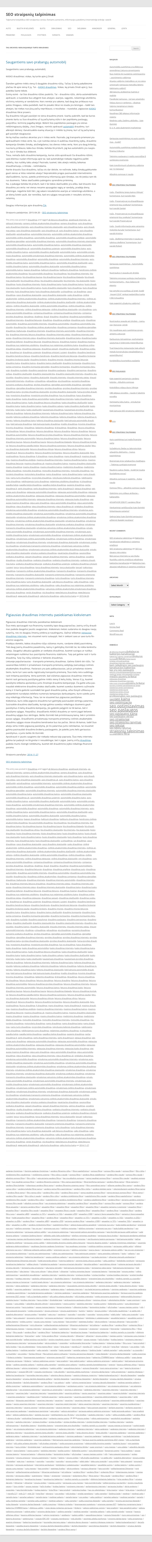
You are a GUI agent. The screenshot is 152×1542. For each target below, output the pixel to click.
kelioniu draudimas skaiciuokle (50, 420)
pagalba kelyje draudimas (30, 485)
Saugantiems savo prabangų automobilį (36, 62)
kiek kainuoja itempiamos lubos (77, 1268)
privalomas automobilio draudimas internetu (58, 510)
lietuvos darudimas (44, 431)
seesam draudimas (33, 556)
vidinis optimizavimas (100, 1418)
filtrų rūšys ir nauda (59, 1174)
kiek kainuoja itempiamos (123, 1268)
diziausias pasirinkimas (25, 1400)
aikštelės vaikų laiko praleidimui (57, 1235)
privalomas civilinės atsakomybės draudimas (36, 517)
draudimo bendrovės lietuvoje (64, 356)
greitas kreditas (98, 1275)
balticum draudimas (50, 270)
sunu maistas (58, 1321)
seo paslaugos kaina (123, 713)
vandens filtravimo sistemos (48, 1182)
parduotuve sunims (75, 1386)
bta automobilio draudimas (41, 273)
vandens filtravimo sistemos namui (70, 1185)
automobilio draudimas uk (17, 248)
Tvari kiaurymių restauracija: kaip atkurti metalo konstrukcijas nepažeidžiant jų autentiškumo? (127, 352)
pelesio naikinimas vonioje (44, 1361)
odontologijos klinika (116, 1300)
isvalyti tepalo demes (40, 1282)
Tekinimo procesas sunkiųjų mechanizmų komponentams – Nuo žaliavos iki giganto (128, 282)
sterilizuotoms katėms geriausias (101, 1239)
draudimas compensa (66, 327)
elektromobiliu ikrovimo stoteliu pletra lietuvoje (65, 1242)
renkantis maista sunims (59, 1418)
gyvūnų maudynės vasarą (59, 1339)
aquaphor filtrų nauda (30, 1210)
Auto (8, 28)
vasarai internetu (63, 1407)
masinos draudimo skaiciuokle (82, 463)
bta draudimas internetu (78, 273)
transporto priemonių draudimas (39, 578)
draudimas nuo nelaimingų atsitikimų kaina (59, 345)
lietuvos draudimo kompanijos (48, 452)
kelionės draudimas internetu (37, 413)
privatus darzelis (13, 1268)
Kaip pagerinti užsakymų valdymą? (125, 303)
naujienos (62, 1314)
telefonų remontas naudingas (84, 1235)
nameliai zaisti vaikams (67, 1364)
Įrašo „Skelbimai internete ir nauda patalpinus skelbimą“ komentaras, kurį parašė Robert (126, 242)
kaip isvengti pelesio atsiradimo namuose (88, 1232)
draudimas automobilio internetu (32, 323)
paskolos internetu (49, 1275)
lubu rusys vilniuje (38, 1271)
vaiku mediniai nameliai (15, 1500)
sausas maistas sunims (128, 1307)
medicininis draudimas (73, 467)
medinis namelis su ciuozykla (128, 1278)
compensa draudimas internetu (67, 313)
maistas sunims (116, 1336)
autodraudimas (23, 234)
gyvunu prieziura (51, 1311)
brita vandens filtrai (50, 1336)
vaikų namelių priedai (115, 1511)
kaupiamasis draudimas (53, 409)
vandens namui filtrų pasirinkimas (58, 1189)
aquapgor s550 (71, 1214)
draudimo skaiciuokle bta (44, 374)
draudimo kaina (13, 363)
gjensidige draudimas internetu (30, 388)
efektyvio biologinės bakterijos (103, 1479)
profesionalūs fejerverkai (80, 1343)
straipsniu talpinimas (127, 730)
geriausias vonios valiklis (34, 1242)
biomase (113, 659)
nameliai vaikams (80, 1350)
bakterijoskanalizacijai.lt (109, 1375)
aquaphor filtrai (96, 1203)
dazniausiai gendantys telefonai (133, 1235)
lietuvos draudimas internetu (76, 434)
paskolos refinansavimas (42, 1278)
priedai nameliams (85, 1493)
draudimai (63, 316)
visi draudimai (48, 592)
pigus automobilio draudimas (63, 503)
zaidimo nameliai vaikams (24, 1364)
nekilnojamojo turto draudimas (35, 481)
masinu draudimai (14, 467)
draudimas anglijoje (61, 320)
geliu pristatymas (118, 1371)
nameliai (53, 1350)
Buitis (42, 28)
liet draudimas (12, 431)
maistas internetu (33, 1328)
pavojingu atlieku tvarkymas (78, 1371)
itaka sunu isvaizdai (130, 1314)
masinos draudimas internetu (50, 460)
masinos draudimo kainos (56, 463)
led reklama (95, 1325)
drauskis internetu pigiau (78, 377)
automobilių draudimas (48, 259)
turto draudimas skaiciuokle (39, 581)
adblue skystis (33, 1264)
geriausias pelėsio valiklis (35, 1232)
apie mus (52, 1314)
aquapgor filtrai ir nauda (65, 1210)
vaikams (131, 1253)
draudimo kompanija (72, 363)
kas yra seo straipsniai (134, 1250)
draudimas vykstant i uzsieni (54, 352)
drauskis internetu (58, 377)
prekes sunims (26, 1321)
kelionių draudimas (68, 417)
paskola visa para (42, 1414)
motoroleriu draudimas (34, 474)
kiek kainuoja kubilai (125, 1239)
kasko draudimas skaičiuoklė (74, 402)
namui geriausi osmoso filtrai (119, 1192)
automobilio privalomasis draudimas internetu (42, 255)
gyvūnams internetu (133, 1339)
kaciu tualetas (28, 1307)
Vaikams (70, 35)
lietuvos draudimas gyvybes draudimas (45, 434)
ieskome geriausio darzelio (129, 1264)
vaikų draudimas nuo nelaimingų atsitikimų (74, 585)
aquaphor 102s (124, 1221)
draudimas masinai (68, 341)
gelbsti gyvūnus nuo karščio (35, 1339)
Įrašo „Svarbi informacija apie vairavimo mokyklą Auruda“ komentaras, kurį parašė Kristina (127, 230)
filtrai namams (132, 1182)
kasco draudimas (83, 395)
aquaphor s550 (57, 1221)
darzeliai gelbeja (91, 1264)
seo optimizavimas (127, 706)
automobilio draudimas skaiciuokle (76, 245)
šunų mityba (77, 1339)
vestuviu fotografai (90, 1368)
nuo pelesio (59, 1382)
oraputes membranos (43, 1371)
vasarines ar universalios (52, 1389)
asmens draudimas (68, 223)
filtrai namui (138, 1192)
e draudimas (40, 381)
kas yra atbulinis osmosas (73, 1178)
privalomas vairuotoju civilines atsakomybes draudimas (61, 528)
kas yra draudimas (67, 395)
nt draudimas (86, 481)
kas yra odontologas (27, 1346)
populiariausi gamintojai (38, 1411)
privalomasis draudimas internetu (31, 542)
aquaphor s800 (23, 1214)
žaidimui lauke (95, 1350)
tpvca (16, 567)
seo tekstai (117, 725)
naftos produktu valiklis (122, 1414)
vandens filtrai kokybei (15, 1185)
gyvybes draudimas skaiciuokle (35, 391)
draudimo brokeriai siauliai (17, 359)
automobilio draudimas (44, 237)
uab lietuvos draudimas (62, 581)
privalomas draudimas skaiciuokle (40, 524)
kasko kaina (20, 409)
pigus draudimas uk (65, 506)
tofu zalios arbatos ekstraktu (61, 1296)
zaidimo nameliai (64, 1511)
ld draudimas (60, 427)
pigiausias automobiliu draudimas (72, 492)
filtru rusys (127, 1343)
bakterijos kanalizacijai (122, 654)
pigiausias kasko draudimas (77, 499)
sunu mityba (114, 1461)
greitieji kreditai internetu (97, 1422)
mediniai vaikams (56, 1497)
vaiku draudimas (47, 585)
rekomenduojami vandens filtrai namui (129, 1189)
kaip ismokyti (71, 1321)
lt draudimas (41, 456)
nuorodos (72, 1314)
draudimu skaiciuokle (39, 377)
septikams (44, 1368)
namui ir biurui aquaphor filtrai (107, 1214)
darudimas (29, 316)
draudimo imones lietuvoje (76, 359)
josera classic (94, 1250)
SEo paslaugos (118, 371)
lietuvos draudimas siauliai (79, 445)
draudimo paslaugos (57, 370)
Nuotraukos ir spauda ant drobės (124, 272)
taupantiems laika (55, 1393)
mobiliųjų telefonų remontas (74, 1239)
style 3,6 (106, 1346)
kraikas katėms (117, 1339)
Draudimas (56, 28)
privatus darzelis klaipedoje (104, 1382)
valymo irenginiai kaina (81, 1382)
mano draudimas (55, 456)
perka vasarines (65, 1397)
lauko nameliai (65, 1350)
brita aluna (65, 1346)
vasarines (10, 1393)
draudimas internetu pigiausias (122, 663)
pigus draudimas (23, 506)
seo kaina (122, 698)
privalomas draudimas (75, 520)
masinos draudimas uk (34, 463)
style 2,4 (97, 1346)
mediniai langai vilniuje (118, 674)
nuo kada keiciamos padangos (97, 1289)
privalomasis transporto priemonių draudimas (40, 546)
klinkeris (27, 1361)
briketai (120, 658)
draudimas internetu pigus (24, 338)
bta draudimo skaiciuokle (52, 280)
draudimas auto (78, 320)
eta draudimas (64, 381)
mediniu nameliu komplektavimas (93, 1364)
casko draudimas (74, 295)
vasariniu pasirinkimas (83, 1397)
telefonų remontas (22, 1228)
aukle (68, 1382)
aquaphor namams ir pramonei (113, 1207)
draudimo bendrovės (40, 356)
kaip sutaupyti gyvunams (16, 1311)
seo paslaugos (124, 710)
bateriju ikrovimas (132, 1368)
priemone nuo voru (106, 1225)
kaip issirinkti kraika (14, 1339)
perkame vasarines (133, 1407)
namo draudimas (53, 474)
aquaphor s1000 (85, 1214)
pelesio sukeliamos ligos (23, 1414)
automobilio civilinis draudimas (19, 237)
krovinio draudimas (86, 424)
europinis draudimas (81, 381)
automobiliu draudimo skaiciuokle (44, 266)
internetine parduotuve (74, 1318)
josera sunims (69, 1303)
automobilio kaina (68, 252)
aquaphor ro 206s (19, 1225)
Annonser (97, 28)
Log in (112, 623)
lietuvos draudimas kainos (48, 438)
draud (46, 316)
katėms (90, 1311)
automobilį (68, 126)
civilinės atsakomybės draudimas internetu (67, 298)
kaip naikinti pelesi (77, 1361)
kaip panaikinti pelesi (128, 1508)
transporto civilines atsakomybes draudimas (36, 571)
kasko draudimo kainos (31, 406)
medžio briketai (133, 674)
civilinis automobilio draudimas (54, 305)
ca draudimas (67, 291)
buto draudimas (75, 288)
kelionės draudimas (14, 413)
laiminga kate (114, 1271)
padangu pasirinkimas (16, 1293)
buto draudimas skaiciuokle (47, 291)
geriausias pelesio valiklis (112, 1250)
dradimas (38, 316)
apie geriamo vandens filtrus (49, 1178)
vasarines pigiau (104, 1393)
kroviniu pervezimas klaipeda (82, 1354)
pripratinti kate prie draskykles (101, 1278)
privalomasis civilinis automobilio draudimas (35, 538)
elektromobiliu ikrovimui (131, 1296)
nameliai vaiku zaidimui (37, 1500)
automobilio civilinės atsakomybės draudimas (72, 234)
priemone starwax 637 (56, 1357)
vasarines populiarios (16, 1397)
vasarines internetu (110, 1389)
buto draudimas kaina (25, 291)
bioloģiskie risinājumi (125, 1260)
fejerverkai (114, 1328)
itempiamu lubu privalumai (33, 1268)
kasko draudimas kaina (85, 399)
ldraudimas (72, 427)
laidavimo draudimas (44, 427)
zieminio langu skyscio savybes (88, 1260)
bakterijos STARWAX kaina (103, 1357)
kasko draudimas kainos (16, 402)
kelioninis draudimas (49, 417)
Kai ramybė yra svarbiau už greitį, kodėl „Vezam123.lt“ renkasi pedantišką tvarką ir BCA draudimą (127, 294)
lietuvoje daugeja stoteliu (97, 1242)
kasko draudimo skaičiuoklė (77, 406)
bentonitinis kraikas (98, 1307)
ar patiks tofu (135, 1311)
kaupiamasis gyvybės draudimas (78, 409)
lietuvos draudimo (26, 452)
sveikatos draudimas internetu (65, 560)
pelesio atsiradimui (69, 1411)
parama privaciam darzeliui (70, 1264)
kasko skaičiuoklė (34, 409)
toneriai (112, 1364)
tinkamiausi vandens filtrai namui (40, 1185)
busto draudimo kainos (31, 288)
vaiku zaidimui (109, 1260)
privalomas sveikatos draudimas (70, 524)
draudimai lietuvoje (33, 320)
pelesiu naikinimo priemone (98, 1361)
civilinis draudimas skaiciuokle (64, 309)
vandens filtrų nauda (115, 1174)
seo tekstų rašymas (120, 728)
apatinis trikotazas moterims (85, 1375)
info (141, 1307)
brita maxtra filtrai (44, 1346)
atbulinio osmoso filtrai (15, 1178)
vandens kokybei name (101, 1189)
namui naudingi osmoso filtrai (98, 1178)
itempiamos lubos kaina (101, 1268)
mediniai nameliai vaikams (129, 1382)
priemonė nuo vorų (103, 1228)
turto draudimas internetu (82, 578)
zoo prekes (134, 1346)
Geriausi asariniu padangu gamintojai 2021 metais (103, 1440)
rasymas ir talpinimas (73, 1389)
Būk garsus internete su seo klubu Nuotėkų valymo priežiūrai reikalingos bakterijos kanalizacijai (126, 559)
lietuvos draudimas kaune (34, 442)
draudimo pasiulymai (37, 370)
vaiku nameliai (125, 1350)
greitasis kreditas (83, 1275)
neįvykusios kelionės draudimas (66, 477)
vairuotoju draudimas (15, 592)
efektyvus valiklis (123, 1357)
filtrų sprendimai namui (96, 1185)
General (111, 28)
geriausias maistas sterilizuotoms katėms (24, 1239)
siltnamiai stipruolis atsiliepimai (122, 1257)
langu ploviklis (101, 1432)
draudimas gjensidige (86, 327)
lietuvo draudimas (27, 431)
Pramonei (10, 35)
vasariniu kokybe (120, 1393)
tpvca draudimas (27, 567)
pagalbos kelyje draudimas (54, 485)
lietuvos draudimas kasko (71, 438)
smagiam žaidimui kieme (31, 1235)
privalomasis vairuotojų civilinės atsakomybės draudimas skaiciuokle (59, 549)
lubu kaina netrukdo (54, 1268)
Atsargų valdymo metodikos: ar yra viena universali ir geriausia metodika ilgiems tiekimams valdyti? (128, 85)
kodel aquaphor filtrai (21, 1217)
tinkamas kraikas (114, 1343)
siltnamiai (64, 1271)
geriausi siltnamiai (117, 1321)
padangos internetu (104, 1282)
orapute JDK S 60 (25, 1371)
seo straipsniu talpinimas (55, 1203)
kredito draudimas (69, 424)
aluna (56, 1346)
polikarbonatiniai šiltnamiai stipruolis (21, 1260)
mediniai (126, 1493)
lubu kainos (24, 1271)
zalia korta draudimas (49, 596)
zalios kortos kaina (68, 596)
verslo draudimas (33, 592)
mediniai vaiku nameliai (46, 1364)
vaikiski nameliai (110, 1350)
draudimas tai (16, 352)
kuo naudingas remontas (76, 1246)
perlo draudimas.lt (66, 488)
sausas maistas (90, 1339)
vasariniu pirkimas (72, 1393)
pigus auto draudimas (39, 503)
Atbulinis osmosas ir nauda (121, 174)
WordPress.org (116, 634)
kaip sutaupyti (19, 1318)
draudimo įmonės (55, 359)
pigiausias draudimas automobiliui (70, 495)
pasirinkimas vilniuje (108, 1264)
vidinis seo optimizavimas (62, 1253)
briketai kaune (130, 659)
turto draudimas (62, 578)
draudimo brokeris (38, 359)
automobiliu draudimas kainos (42, 262)
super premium (133, 1300)
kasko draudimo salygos (53, 406)
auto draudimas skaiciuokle (28, 230)
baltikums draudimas (69, 270)
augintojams (64, 1328)
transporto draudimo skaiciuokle (29, 574)
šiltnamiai (80, 1336)
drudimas (29, 381)
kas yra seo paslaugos (122, 670)
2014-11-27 (32, 754)
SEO (69, 28)
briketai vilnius (115, 661)
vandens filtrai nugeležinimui (120, 1196)
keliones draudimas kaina (62, 413)
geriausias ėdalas (50, 1328)
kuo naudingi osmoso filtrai (23, 1182)
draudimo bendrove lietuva (18, 356)
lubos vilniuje (53, 1271)
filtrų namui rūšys (34, 1192)
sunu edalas (19, 1303)
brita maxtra (112, 1490)
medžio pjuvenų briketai (123, 676)
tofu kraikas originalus (84, 1296)
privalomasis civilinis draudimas (70, 538)
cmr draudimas (85, 309)
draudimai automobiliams (80, 316)
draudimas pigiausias (31, 348)
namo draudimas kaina (72, 474)
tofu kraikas (112, 1307)
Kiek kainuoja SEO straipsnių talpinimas (127, 410)
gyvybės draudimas (53, 388)
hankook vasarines (49, 1397)
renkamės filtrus (135, 1325)
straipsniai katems (99, 1271)
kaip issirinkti (131, 1321)
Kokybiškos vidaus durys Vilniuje (124, 387)
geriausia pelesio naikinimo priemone (94, 1411)
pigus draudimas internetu (43, 506)
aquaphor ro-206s (13, 1221)
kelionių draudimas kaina (25, 420)
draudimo (72, 352)
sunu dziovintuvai (132, 1303)
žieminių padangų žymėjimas (36, 1171)
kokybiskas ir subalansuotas (97, 1318)
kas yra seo (37, 1228)
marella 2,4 (76, 1346)
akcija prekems (101, 1321)
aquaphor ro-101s (38, 1214)
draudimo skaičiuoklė (22, 374)
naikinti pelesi (117, 1361)
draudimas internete (36, 331)
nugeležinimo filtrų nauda (95, 1196)
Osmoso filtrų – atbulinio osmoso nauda (127, 487)
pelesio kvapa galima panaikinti (83, 1225)
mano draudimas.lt (72, 456)
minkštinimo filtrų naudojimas (18, 1174)
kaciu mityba (42, 1300)
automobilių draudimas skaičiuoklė (72, 262)
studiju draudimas (24, 560)
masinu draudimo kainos (51, 467)
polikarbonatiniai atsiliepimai (56, 1325)
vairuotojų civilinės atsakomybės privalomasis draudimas (71, 589)
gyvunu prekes (128, 1271)
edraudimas (51, 381)
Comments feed (117, 630)
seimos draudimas (77, 556)
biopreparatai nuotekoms (34, 1357)
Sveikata (56, 35)
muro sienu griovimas (109, 1368)
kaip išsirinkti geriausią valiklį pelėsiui (122, 1232)
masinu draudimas (31, 467)
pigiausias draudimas (45, 495)
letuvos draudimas (86, 427)
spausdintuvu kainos (72, 1368)
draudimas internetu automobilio (60, 331)
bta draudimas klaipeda (73, 277)
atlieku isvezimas (13, 1386)
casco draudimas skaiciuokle (28, 295)
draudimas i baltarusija (16, 331)
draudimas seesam (50, 348)
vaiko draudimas (81, 581)
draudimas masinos (86, 341)
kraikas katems (98, 1343)
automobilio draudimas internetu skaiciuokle (76, 241)
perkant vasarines (46, 1407)
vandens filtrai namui (115, 1182)
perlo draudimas (25, 488)
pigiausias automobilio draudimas (42, 492)
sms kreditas (81, 1414)
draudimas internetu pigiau (58, 334)
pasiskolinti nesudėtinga (30, 1275)
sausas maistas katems (45, 1307)
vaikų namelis (42, 1350)
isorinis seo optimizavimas (39, 1253)
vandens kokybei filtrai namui (30, 1189)
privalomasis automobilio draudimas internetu (53, 531)
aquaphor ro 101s (109, 1221)
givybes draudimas (42, 384)
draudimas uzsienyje (32, 352)
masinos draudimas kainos (75, 460)
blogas (74, 1328)
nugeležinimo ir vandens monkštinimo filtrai (64, 1199)
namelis (140, 1497)
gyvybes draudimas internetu (76, 388)
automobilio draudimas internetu (40, 241)
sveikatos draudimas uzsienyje (56, 563)
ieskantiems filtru (128, 1328)
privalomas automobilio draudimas (21, 510)
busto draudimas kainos (73, 284)
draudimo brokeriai (86, 356)
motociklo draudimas (31, 470)
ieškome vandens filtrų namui (119, 1185)
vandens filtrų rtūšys (82, 1189)
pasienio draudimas (75, 485)
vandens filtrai (122, 734)
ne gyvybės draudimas (42, 477)
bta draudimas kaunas (32, 277)
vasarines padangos (22, 1289)
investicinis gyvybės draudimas (44, 395)
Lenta (124, 28)
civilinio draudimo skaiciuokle (26, 305)
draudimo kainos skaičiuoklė (49, 363)
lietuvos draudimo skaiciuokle (76, 452)
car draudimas (79, 291)
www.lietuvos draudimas (66, 592)
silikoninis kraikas (80, 1307)
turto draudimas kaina (16, 581)
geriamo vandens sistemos (133, 1199)
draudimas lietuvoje (32, 341)
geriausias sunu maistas (134, 1336)
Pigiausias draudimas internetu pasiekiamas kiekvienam (48, 614)
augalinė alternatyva (14, 1314)
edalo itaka (115, 1314)
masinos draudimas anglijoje (23, 460)
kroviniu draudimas (14, 427)
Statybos (41, 35)
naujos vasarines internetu (24, 1404)
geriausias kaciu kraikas (108, 1235)
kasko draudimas (13, 399)
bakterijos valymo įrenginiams (121, 657)
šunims (82, 1311)
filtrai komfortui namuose (94, 1182)
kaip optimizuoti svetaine (85, 1253)
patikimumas (11, 1371)
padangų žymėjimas (14, 1171)
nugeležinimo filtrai (61, 1225)
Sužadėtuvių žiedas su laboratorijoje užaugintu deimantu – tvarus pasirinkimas (125, 452)
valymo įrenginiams (30, 1368)
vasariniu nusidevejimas (130, 1404)
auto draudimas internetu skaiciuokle (46, 227)
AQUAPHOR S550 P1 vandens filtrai (125, 502)
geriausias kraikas (35, 1343)
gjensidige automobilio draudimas (66, 384)
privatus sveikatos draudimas (44, 553)
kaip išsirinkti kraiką (24, 1490)
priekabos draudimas (84, 506)
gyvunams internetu (35, 1318)
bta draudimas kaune (52, 277)
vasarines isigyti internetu (66, 1404)
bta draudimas (60, 273)
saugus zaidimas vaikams (56, 1257)
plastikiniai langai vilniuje (119, 692)
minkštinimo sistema (40, 1174)
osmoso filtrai (96, 1171)
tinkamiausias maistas (15, 1328)
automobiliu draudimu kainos (73, 266)
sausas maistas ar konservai (17, 1282)
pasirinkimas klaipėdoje (81, 1379)
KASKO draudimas (47, 87)
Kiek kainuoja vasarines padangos (105, 1293)
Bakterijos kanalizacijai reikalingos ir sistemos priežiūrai (127, 542)
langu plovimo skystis (128, 1285)
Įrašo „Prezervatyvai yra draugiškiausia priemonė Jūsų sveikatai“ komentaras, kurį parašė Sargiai (127, 205)
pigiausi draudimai (83, 488)
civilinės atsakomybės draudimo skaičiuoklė (56, 302)
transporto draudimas (66, 571)
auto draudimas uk (49, 230)
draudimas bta (20, 327)
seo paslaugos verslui (122, 716)
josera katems (55, 1303)
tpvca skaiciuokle (67, 567)
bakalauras (133, 651)
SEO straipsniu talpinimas (124, 185)
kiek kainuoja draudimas (21, 424)
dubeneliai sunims (115, 1303)
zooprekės (63, 1343)
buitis (124, 1253)
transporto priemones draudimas (60, 574)
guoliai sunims (100, 1303)
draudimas (47, 320)
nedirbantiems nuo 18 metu (62, 1414)
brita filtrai (53, 1490)
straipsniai (83, 1328)
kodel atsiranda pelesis (47, 1260)
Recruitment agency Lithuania (55, 1354)
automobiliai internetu (41, 234)
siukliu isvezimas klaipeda (89, 1500)
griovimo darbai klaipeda (120, 1354)
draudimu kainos (21, 377)
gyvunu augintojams (68, 1311)
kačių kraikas (103, 1339)
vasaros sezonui (30, 1407)
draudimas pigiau (13, 348)
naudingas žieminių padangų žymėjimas (47, 1246)
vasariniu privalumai (101, 1400)
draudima (54, 316)
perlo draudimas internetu (45, 488)
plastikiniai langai (133, 685)
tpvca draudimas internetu (47, 567)
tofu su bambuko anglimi (37, 1296)
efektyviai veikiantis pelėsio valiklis (38, 1250)
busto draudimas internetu (28, 284)
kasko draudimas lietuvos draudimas (44, 402)
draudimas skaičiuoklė (69, 348)
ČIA (44, 205)
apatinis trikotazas (135, 1371)
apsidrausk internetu (78, 219)
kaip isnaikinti (62, 1361)
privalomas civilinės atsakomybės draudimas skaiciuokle (40, 520)
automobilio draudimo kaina (73, 248)
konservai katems (64, 1307)
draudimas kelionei (14, 341)
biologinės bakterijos (60, 1332)
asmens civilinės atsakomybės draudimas (41, 223)
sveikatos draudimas (42, 560)
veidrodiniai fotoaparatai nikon (34, 1418)
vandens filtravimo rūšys (60, 1171)
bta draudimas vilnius (30, 280)
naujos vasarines (89, 1393)
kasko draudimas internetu (62, 399)
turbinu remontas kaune (80, 1271)
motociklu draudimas (80, 470)
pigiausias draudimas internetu (50, 499)
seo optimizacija (121, 702)
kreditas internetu (22, 1278)
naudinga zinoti (33, 1397)
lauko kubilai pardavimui (126, 1225)
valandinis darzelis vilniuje (37, 1303)
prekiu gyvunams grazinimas (107, 1296)
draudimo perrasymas (77, 370)
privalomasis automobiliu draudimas (45, 535)
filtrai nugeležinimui (81, 1171)
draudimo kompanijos (60, 366)
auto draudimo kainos (69, 230)
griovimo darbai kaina (101, 1371)
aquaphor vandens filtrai (78, 1203)
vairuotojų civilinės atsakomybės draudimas (25, 589)
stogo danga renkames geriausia (58, 1508)
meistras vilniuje (99, 1300)
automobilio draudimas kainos (46, 245)
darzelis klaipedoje (128, 1375)
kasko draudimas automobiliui (35, 399)
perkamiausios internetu (16, 1343)
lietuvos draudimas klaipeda (59, 442)
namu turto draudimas (21, 477)
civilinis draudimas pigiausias (37, 309)
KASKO (92, 108)
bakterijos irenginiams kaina (79, 1357)
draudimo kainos (28, 363)
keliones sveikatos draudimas (26, 417)
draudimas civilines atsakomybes (41, 327)
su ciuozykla (137, 1350)
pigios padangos (22, 1285)
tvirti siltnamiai (36, 1325)
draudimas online (86, 345)
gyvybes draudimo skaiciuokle (63, 391)
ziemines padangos (41, 1289)
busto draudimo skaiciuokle (54, 288)
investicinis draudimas (20, 395)
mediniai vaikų (138, 1493)
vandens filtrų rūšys (51, 1192)
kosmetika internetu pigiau (38, 1375)
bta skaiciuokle (82, 280)
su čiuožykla (11, 1354)
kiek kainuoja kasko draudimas (46, 424)
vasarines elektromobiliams (106, 1397)
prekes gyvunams (35, 1311)
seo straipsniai (119, 719)
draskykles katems (62, 1278)
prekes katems (12, 1321)
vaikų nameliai (101, 1493)
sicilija (108, 1414)
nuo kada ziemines (99, 1257)
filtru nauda (18, 1332)
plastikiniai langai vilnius (119, 694)
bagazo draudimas (32, 270)
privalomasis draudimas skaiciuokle (62, 542)
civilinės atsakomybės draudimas (32, 298)
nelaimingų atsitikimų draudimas (64, 481)
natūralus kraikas (79, 1490)
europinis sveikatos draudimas (19, 384)
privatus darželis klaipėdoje (121, 1379)
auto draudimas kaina (73, 227)
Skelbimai (81, 28)
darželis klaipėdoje (61, 1379)
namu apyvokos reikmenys (109, 1253)
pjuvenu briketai (135, 683)
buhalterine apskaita (49, 1264)
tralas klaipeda (102, 1354)
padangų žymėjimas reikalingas (123, 1242)
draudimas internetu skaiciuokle (51, 338)
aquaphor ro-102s (55, 1214)
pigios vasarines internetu (89, 1404)
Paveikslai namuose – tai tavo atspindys (127, 99)
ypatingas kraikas (86, 1321)
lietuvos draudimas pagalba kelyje (24, 445)
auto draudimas (85, 223)
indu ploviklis (59, 1371)
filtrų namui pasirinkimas (71, 1182)
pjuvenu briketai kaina (118, 685)
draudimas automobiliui (58, 323)
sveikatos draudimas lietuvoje (29, 563)
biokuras (138, 656)
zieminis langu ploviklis (108, 1285)
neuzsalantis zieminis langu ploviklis (82, 1285)
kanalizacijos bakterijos (122, 667)
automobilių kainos (14, 270)
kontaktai (42, 1314)
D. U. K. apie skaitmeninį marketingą (125, 127)
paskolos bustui (12, 1300)
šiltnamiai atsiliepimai (79, 1325)
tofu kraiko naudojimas (118, 1311)
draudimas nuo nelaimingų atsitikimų (22, 345)
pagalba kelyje (12, 485)
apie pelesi (54, 1411)
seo (112, 699)
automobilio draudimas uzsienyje (45, 248)
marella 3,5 (87, 1346)
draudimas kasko (89, 338)
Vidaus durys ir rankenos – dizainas (125, 102)
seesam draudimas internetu (55, 556)
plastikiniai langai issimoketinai (121, 688)
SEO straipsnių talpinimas (31, 14)
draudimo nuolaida (19, 370)
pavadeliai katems (118, 1318)
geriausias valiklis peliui (123, 1246)
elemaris (124, 1346)
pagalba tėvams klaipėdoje (27, 1526)
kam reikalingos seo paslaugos (127, 665)
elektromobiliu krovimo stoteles (98, 1443)
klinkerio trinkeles (14, 1357)
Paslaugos (26, 35)
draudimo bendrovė (86, 352)
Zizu (114, 421)
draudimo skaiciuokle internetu (69, 374)
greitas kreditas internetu (117, 1275)
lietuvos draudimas (79, 431)
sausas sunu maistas (42, 1321)
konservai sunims (13, 1307)
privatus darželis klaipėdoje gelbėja (37, 1379)
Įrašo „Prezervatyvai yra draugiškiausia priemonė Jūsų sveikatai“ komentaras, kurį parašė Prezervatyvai (127, 217)
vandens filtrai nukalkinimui (94, 1174)
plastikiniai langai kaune (119, 690)
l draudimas (29, 427)
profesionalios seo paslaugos (126, 696)
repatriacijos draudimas (68, 553)
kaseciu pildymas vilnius (127, 1364)
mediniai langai (135, 672)
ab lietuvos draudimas (58, 219)
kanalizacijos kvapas (79, 1332)
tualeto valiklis (56, 1368)
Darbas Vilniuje (35, 1354)
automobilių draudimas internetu (74, 259)
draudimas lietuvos (50, 341)
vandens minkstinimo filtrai (39, 1225)
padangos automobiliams (32, 1386)
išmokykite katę (56, 1300)
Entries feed (115, 627)
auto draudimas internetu (17, 227)
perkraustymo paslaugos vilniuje (77, 1300)
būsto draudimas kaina (51, 284)
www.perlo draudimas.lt (28, 596)
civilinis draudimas (76, 305)
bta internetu (69, 280)
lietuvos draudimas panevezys (53, 445)
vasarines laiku (22, 1393)
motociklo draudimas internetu (56, 470)
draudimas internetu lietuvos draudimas (27, 334)
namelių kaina (12, 1497)
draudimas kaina (73, 338)
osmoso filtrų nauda (112, 1171)
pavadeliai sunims (135, 1318)
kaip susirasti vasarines (97, 1407)
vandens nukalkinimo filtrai (95, 1199)
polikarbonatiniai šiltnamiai (17, 1325)
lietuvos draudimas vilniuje (42, 449)
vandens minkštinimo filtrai (72, 1196)
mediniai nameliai (27, 1350)
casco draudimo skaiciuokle (54, 295)
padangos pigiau (58, 1289)
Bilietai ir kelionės (25, 28)
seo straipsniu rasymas (125, 722)
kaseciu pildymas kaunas (31, 1515)
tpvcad (79, 567)
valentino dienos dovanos (60, 1375)
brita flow (115, 1346)
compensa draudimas (43, 313)
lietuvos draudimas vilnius (65, 449)
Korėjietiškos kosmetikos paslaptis (125, 360)
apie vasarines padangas (16, 1411)
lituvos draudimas (27, 456)
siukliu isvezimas (139, 1354)
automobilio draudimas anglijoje (70, 237)
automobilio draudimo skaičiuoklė (44, 252)
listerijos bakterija (66, 1260)
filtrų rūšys (140, 1171)
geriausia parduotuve (54, 1318)
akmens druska (13, 1418)
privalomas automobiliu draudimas (49, 513)
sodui (38, 1336)
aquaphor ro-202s (99, 1217)
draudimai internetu (15, 320)
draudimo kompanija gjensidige (36, 366)
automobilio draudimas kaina (19, 245)
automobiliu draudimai (26, 259)
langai (127, 672)
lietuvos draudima (62, 431)
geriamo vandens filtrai (30, 1207)
